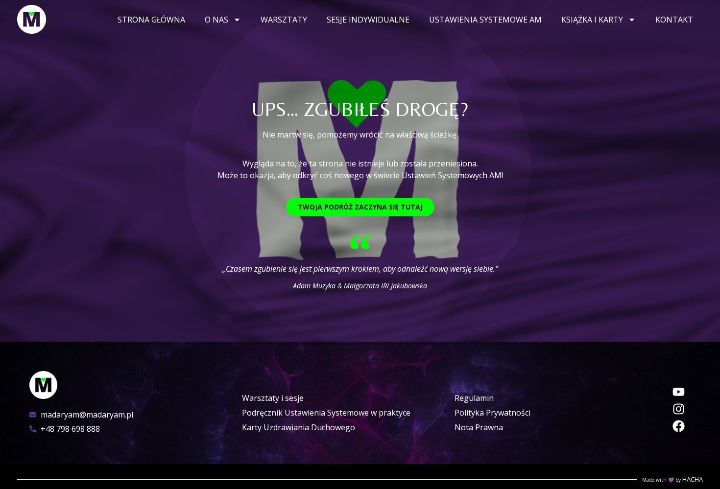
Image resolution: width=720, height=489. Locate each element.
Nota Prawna (479, 427)
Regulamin (474, 398)
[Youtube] (678, 391)
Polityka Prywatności (492, 412)
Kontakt (674, 19)
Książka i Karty (592, 19)
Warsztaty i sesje (273, 398)
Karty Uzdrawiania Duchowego (298, 427)
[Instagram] (678, 409)
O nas (216, 19)
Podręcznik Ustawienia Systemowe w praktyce (326, 412)
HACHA (692, 479)
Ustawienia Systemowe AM (485, 19)
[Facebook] (678, 426)
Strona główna (151, 19)
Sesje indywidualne (368, 19)
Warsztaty (284, 19)
